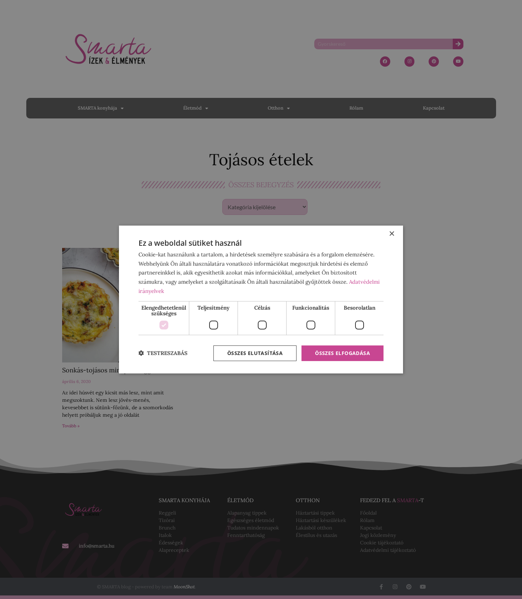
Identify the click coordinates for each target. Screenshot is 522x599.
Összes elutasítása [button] (255, 353)
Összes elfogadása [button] (342, 353)
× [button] (391, 234)
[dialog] (261, 300)
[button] (162, 353)
